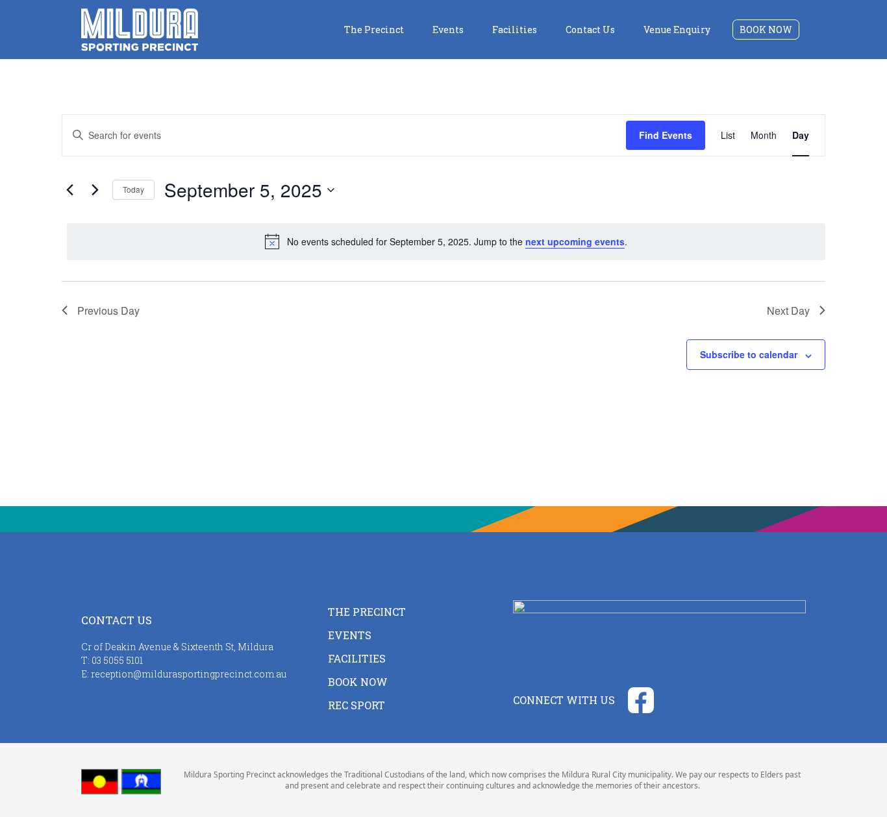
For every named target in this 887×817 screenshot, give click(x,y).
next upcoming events (575, 241)
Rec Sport (356, 705)
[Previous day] (69, 190)
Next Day (788, 310)
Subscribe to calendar (748, 354)
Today (133, 189)
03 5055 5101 (117, 660)
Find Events (665, 134)
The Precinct (374, 29)
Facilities (514, 29)
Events (448, 29)
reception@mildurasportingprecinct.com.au (188, 674)
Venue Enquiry (676, 29)
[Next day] (95, 190)
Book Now (766, 29)
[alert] (446, 241)
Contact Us (590, 29)
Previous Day (108, 310)
